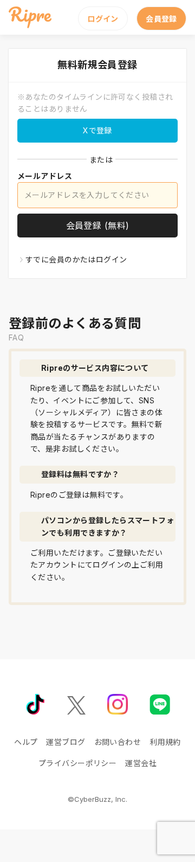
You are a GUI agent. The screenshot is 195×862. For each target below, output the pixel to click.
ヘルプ (25, 742)
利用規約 (165, 742)
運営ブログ (65, 742)
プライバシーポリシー (77, 763)
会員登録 (161, 18)
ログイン (103, 18)
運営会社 (141, 763)
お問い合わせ (117, 742)
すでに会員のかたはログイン (76, 259)
